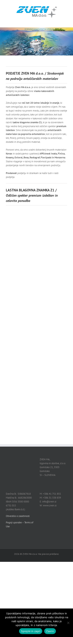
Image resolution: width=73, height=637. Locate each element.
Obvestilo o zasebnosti (18, 516)
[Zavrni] (68, 623)
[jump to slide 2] (35, 52)
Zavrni (50, 631)
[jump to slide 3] (38, 52)
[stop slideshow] (46, 52)
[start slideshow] (26, 52)
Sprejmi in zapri (30, 631)
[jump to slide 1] (31, 52)
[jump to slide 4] (42, 52)
